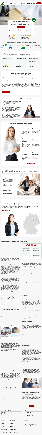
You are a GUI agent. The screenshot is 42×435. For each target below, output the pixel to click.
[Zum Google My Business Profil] (9, 36)
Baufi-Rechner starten (21, 27)
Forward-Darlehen (11, 250)
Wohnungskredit (12, 420)
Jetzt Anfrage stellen (38, 3)
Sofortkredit (12, 430)
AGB (25, 423)
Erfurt (27, 206)
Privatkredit (10, 3)
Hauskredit (11, 422)
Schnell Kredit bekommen (14, 432)
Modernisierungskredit (3, 432)
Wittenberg (8, 207)
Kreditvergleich (29, 3)
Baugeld (11, 423)
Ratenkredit (12, 426)
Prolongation (2, 430)
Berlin (32, 206)
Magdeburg (29, 206)
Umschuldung (23, 3)
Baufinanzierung (16, 3)
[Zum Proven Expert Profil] (25, 35)
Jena (4, 207)
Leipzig (38, 206)
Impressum (26, 420)
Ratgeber (34, 3)
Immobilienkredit (2, 250)
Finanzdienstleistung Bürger (29, 394)
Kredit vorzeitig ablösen (13, 429)
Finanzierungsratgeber (3, 429)
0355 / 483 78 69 (28, 412)
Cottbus (22, 206)
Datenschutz (27, 422)
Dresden (25, 206)
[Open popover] (36, 219)
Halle (2, 207)
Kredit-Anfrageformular (29, 415)
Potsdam (35, 206)
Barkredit (1, 422)
